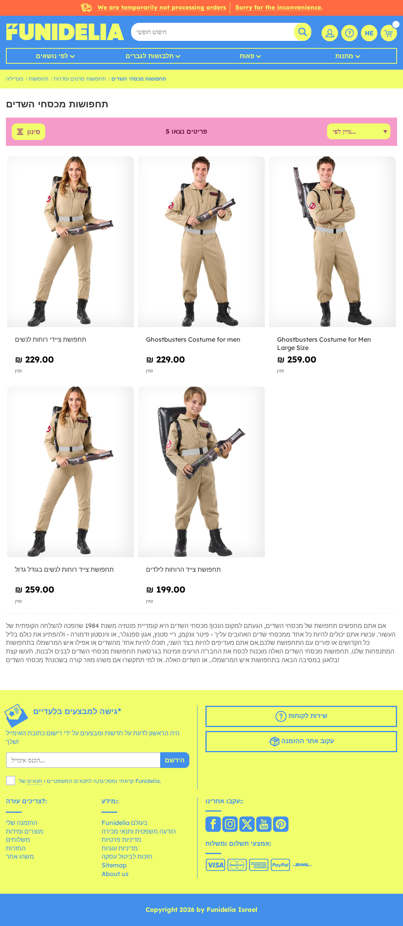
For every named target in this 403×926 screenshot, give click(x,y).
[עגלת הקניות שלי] (389, 33)
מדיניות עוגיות (120, 848)
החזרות (16, 848)
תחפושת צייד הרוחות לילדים (183, 569)
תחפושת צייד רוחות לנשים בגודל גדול (64, 569)
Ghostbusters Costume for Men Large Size (324, 343)
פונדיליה (14, 78)
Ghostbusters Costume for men (193, 339)
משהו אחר (20, 856)
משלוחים (18, 839)
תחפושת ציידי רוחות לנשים (50, 339)
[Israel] (213, 825)
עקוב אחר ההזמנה (306, 741)
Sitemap (114, 865)
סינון (33, 132)
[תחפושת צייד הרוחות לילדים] (201, 472)
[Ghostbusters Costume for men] (201, 242)
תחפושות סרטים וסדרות (80, 78)
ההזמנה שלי (21, 823)
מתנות (344, 56)
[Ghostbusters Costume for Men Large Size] (332, 242)
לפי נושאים (52, 56)
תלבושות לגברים (150, 56)
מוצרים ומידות (24, 831)
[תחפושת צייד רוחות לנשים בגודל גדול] (70, 472)
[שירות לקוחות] (349, 33)
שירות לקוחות (307, 716)
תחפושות (38, 78)
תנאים (34, 780)
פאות (247, 56)
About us (115, 874)
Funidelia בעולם (125, 823)
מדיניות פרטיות (121, 839)
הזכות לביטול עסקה (127, 856)
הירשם (175, 760)
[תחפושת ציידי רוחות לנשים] (70, 242)
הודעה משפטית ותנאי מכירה (139, 831)
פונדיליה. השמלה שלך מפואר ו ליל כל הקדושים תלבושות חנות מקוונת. (65, 32)
